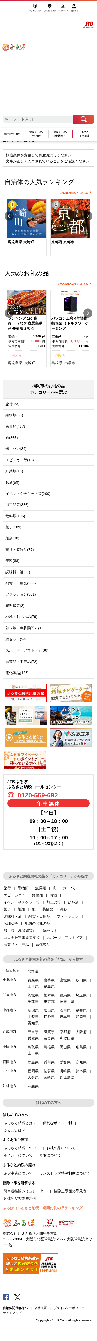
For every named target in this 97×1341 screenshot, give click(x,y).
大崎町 (29, 363)
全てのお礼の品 (84, 134)
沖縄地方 (9, 1086)
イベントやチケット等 (22, 902)
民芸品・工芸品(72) (21, 662)
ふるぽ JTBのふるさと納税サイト (16, 60)
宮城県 (65, 980)
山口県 (33, 1053)
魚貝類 (40, 888)
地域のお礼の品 (37, 923)
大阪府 (81, 1032)
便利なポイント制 (57, 1123)
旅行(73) (12, 404)
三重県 (33, 1032)
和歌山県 (67, 1038)
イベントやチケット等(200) (27, 493)
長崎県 (65, 1071)
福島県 (49, 986)
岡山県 (65, 1047)
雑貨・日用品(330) (20, 583)
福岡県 (33, 1071)
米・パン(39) (16, 449)
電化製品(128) (17, 673)
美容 (63, 909)
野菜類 (37, 895)
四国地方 (9, 1062)
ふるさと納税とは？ (20, 1123)
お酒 (53, 895)
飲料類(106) (15, 516)
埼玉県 (81, 995)
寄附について (50, 1155)
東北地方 (9, 980)
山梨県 (33, 1016)
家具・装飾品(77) (19, 549)
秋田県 (81, 980)
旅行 (7, 888)
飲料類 (73, 902)
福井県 (81, 1010)
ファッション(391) (20, 594)
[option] (26, 228)
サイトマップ (12, 1313)
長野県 (49, 1016)
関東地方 (9, 995)
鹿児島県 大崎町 (21, 242)
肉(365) (11, 437)
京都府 (65, 1032)
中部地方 (9, 1010)
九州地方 (15, 356)
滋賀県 (49, 1032)
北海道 (33, 971)
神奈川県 (67, 1001)
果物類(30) (14, 415)
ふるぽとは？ (14, 1130)
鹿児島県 (15, 363)
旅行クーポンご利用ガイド (61, 134)
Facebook (6, 1297)
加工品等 (54, 902)
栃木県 (49, 995)
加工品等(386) (17, 505)
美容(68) (12, 561)
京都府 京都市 (62, 242)
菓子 (7, 909)
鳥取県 (33, 1047)
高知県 (81, 1062)
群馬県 (65, 995)
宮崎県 (49, 1077)
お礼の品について (61, 1148)
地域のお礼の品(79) (21, 617)
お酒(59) (12, 482)
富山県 (49, 1010)
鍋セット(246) (17, 639)
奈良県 (49, 1038)
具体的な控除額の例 (20, 1198)
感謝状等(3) (15, 606)
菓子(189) (13, 527)
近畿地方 (9, 1031)
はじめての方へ (35, 9)
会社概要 (40, 1308)
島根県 (56, 363)
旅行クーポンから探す (36, 134)
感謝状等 (11, 923)
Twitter (17, 1297)
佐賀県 (49, 1071)
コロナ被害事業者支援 (22, 937)
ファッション (68, 916)
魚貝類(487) (15, 426)
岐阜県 (65, 1016)
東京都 (49, 1001)
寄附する (74, 9)
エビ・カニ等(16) (19, 460)
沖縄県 (33, 1086)
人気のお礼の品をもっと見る (73, 284)
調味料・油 (13, 916)
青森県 (33, 980)
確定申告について (18, 1173)
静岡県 (81, 1016)
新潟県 (33, 1010)
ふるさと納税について (22, 1148)
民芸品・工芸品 (16, 944)
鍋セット (50, 931)
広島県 (81, 1047)
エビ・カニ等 (14, 895)
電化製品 (43, 944)
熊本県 (81, 1071)
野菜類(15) (14, 471)
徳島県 (33, 1062)
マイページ (63, 9)
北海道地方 (11, 971)
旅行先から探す (12, 134)
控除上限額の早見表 (70, 1191)
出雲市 (69, 363)
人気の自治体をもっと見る (74, 193)
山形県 (33, 986)
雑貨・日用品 (39, 916)
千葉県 (33, 1001)
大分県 (33, 1077)
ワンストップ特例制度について (64, 1173)
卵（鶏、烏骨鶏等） (20, 931)
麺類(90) (12, 538)
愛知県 (33, 1023)
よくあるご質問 (50, 9)
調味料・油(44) (17, 572)
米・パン (70, 888)
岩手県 (49, 980)
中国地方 (59, 356)
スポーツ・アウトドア (65, 937)
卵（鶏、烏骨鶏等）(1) (24, 628)
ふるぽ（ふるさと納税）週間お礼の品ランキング (43, 1208)
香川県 (49, 1062)
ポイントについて (18, 1155)
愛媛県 (65, 1062)
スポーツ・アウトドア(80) (26, 650)
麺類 (21, 909)
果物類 (23, 888)
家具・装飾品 (42, 909)
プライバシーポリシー (69, 1308)
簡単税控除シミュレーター (25, 1191)
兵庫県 (33, 1038)
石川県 (65, 1010)
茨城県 (33, 995)
